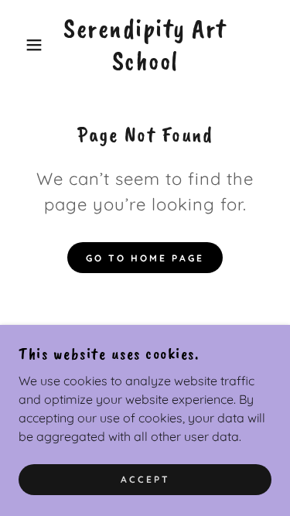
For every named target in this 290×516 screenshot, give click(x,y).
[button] (23, 44)
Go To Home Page (145, 258)
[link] (145, 44)
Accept (145, 479)
